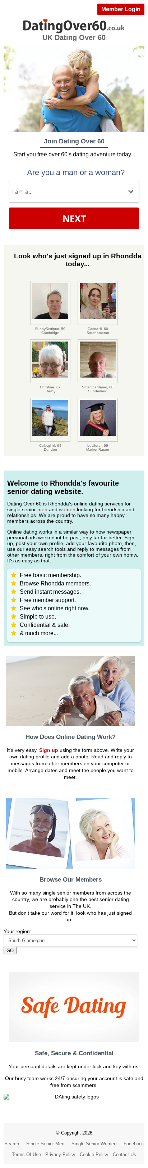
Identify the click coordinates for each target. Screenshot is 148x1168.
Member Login (120, 9)
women (67, 509)
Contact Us (124, 1154)
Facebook (134, 1143)
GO (10, 950)
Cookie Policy (94, 1154)
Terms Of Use (26, 1154)
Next (74, 218)
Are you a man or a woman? (76, 172)
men (42, 509)
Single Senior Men (45, 1143)
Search (11, 1143)
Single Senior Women (93, 1143)
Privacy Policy (60, 1154)
